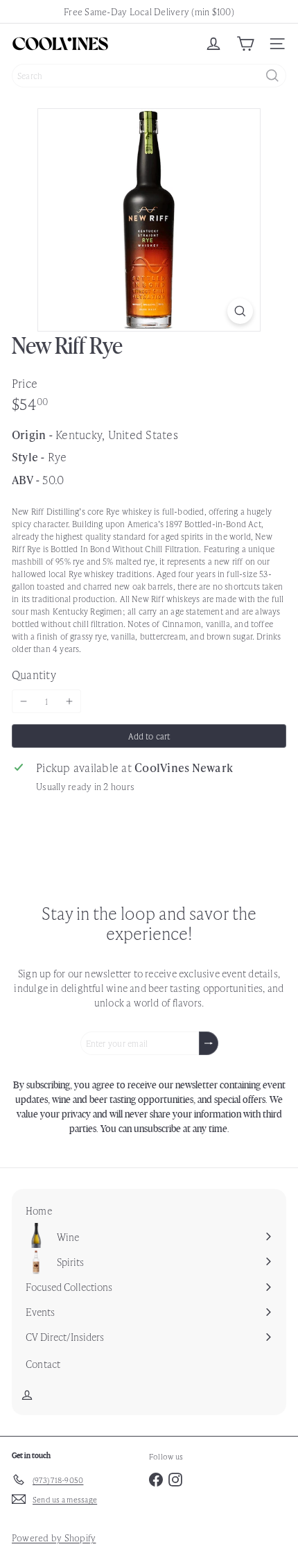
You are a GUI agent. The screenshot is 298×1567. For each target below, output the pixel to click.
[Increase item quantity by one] (69, 701)
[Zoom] (240, 311)
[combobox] (149, 75)
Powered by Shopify (54, 1537)
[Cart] (245, 44)
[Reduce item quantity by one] (23, 701)
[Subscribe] (208, 1043)
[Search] (272, 75)
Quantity (34, 674)
